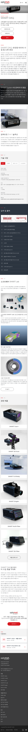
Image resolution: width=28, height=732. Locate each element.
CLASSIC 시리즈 (4, 678)
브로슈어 (7, 33)
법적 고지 (2, 729)
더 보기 (7, 389)
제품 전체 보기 (14, 557)
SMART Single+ (4, 685)
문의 (7, 37)
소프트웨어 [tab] (23, 163)
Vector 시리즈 (4, 687)
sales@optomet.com (8, 668)
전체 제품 (3, 689)
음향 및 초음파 (4, 699)
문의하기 (14, 624)
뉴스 (2, 719)
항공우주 (2, 697)
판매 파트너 (3, 714)
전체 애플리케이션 (4, 706)
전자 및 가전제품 (4, 704)
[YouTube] (26, 730)
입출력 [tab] (8, 163)
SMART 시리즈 (4, 676)
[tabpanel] (14, 184)
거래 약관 (16, 729)
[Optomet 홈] (5, 2)
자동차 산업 (3, 695)
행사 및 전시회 (4, 716)
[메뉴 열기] (26, 3)
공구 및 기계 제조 (4, 702)
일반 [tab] (3, 163)
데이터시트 (7, 29)
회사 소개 (3, 712)
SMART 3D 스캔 (4, 682)
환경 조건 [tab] (15, 163)
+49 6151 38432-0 (6, 670)
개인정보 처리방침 (9, 729)
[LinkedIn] (23, 730)
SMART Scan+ (4, 680)
